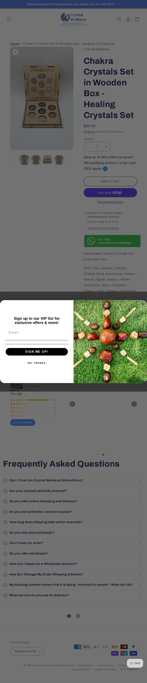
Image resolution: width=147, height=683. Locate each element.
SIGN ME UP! (36, 351)
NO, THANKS (37, 363)
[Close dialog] (143, 304)
